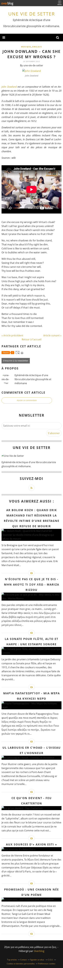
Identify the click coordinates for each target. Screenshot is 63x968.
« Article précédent (12, 335)
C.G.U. (50, 959)
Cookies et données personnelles (21, 963)
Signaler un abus (37, 959)
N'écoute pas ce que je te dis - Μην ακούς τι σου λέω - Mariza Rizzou (31, 584)
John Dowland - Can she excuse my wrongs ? (31, 54)
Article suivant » (52, 335)
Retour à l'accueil (31, 339)
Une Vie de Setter (31, 14)
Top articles (12, 959)
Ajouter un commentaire (27, 400)
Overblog (39, 951)
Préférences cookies (46, 963)
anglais (37, 46)
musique (26, 46)
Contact (23, 959)
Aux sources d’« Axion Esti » (31, 844)
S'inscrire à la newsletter (15, 360)
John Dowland (9, 86)
